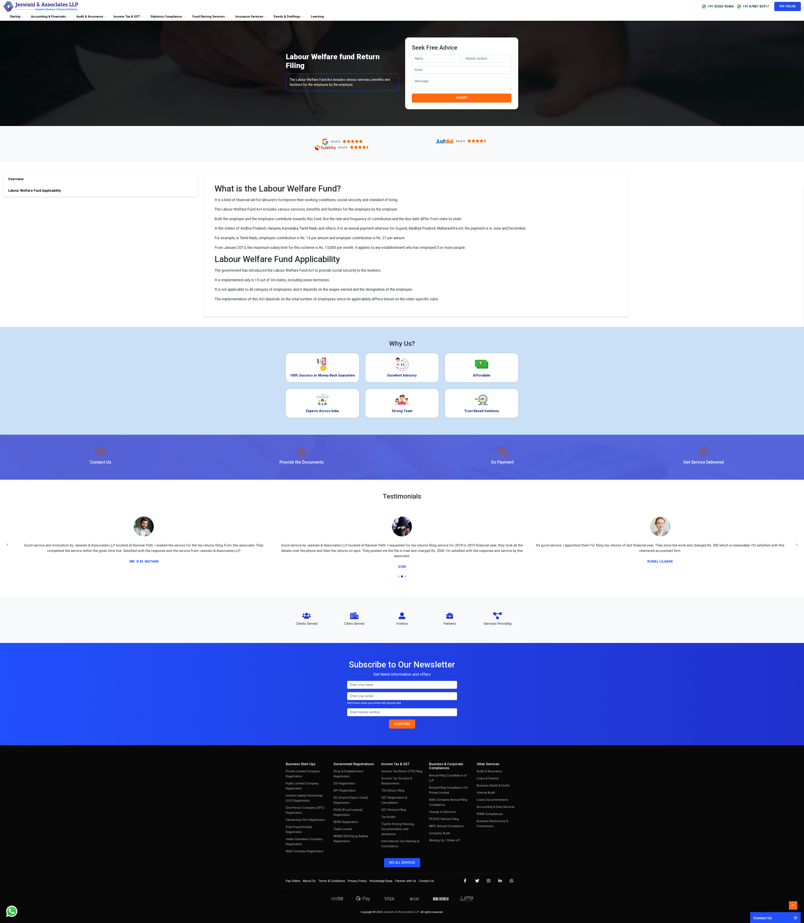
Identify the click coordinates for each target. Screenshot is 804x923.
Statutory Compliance (166, 16)
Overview (15, 179)
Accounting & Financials (48, 16)
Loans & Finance (488, 768)
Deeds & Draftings (287, 16)
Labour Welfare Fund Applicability (34, 191)
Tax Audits (388, 806)
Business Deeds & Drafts (493, 775)
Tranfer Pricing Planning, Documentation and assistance (397, 818)
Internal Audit (486, 782)
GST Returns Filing (393, 799)
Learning (317, 16)
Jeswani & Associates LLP (401, 901)
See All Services (402, 852)
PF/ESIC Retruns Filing (444, 808)
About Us (309, 870)
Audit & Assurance (89, 16)
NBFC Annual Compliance (446, 815)
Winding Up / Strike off (444, 830)
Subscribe (402, 713)
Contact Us (426, 870)
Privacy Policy (357, 870)
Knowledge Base (381, 870)
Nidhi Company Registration (304, 841)
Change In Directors (442, 801)
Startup (15, 16)
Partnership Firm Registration (305, 809)
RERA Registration (346, 811)
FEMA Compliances (490, 803)
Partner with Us (405, 870)
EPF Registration (345, 780)
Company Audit (439, 822)
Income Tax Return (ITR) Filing (401, 761)
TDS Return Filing (392, 780)
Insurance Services (249, 16)
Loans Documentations (492, 789)
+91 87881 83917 (755, 6)
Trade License (343, 818)
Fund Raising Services (208, 16)
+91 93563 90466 (720, 6)
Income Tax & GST (126, 16)
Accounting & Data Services (496, 796)
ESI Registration (344, 773)
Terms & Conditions (331, 870)
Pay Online (787, 6)
